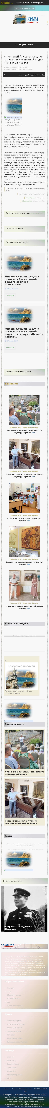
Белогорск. (11, 1060)
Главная (10, 988)
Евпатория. (12, 1067)
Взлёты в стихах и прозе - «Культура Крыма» (24, 519)
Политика (11, 1035)
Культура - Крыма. (25, 69)
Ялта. (9, 1078)
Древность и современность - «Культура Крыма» (24, 563)
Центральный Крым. (16, 1024)
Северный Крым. (14, 1031)
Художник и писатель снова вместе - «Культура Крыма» (24, 431)
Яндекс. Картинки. (39, 194)
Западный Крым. (14, 1020)
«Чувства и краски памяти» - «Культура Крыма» (24, 607)
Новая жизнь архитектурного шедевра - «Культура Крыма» (24, 475)
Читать (11, 295)
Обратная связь (14, 995)
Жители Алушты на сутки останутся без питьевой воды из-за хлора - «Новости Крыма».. (24, 332)
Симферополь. (13, 1064)
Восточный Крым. (14, 1028)
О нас (9, 991)
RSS (8, 1002)
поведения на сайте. (38, 201)
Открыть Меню (25, 45)
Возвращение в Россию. (17, 1042)
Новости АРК (11, 69)
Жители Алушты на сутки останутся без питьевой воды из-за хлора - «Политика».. (22, 280)
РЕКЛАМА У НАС (13, 998)
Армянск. (11, 1057)
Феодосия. (11, 1071)
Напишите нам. (39, 198)
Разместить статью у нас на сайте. (24, 636)
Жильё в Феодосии (15, 1006)
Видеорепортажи (14, 1038)
